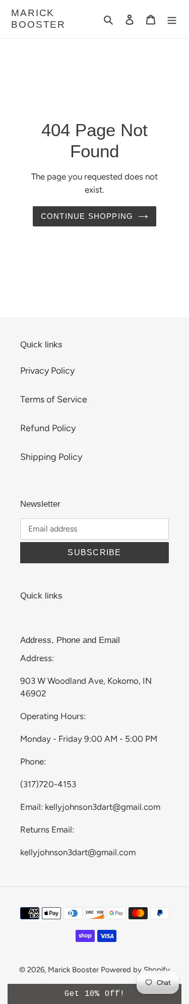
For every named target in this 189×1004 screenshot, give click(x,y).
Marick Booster (38, 19)
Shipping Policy (51, 456)
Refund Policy (48, 428)
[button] (94, 994)
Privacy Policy (47, 370)
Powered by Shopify (135, 969)
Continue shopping (87, 216)
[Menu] (171, 19)
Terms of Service (53, 399)
